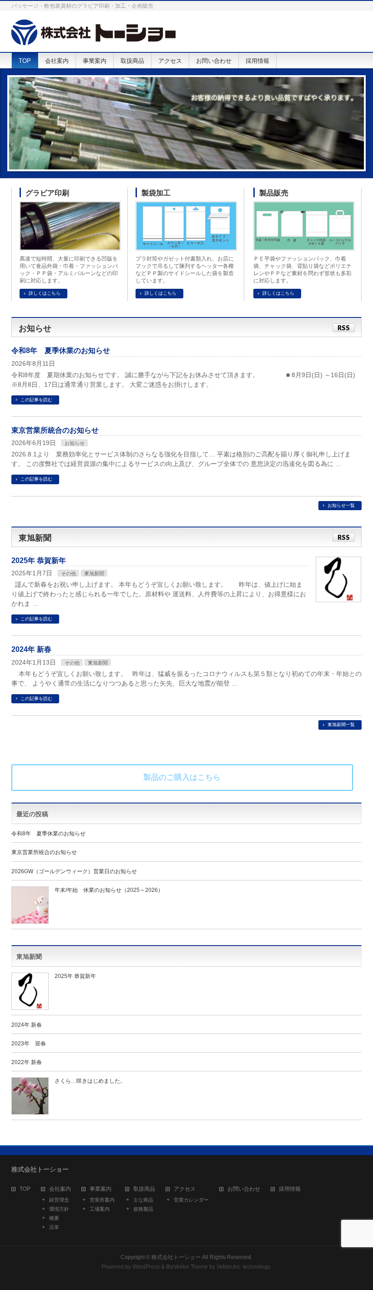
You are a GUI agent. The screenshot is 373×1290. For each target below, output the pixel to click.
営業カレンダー (191, 1200)
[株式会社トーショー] (93, 35)
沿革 (54, 1227)
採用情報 (290, 1189)
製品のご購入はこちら (182, 777)
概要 (54, 1218)
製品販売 (273, 193)
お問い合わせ (243, 1189)
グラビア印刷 (47, 193)
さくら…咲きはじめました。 (90, 1081)
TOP (25, 1189)
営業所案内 (102, 1200)
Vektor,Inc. (229, 1267)
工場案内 (100, 1209)
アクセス (185, 1189)
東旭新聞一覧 (341, 724)
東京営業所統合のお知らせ (55, 430)
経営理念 (59, 1200)
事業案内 (100, 1189)
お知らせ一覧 (341, 505)
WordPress (146, 1267)
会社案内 (60, 1189)
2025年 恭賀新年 (38, 560)
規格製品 (143, 1209)
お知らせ (75, 443)
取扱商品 (144, 1189)
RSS (344, 328)
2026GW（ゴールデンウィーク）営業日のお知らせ (74, 871)
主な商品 (143, 1200)
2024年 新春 (31, 649)
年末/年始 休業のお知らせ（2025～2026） (109, 890)
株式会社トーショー (176, 1257)
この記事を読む (36, 399)
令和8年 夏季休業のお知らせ (60, 350)
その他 (68, 573)
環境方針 (59, 1209)
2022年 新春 (26, 1062)
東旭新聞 (94, 573)
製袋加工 (156, 193)
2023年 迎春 (28, 1043)
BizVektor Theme (187, 1267)
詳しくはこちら (44, 293)
